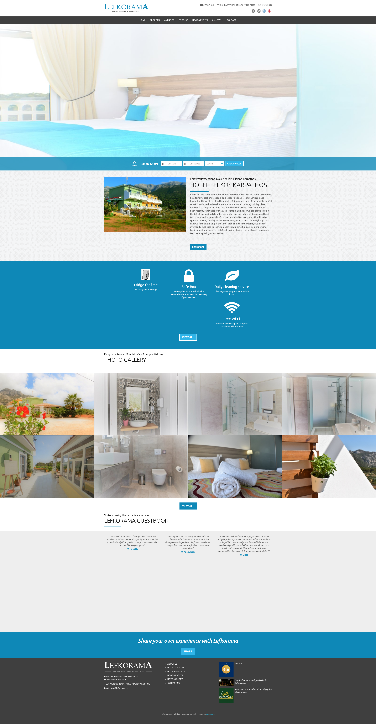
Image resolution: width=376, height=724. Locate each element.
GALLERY (216, 20)
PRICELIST (183, 20)
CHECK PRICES (234, 164)
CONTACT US (173, 683)
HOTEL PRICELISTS (176, 671)
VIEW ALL (188, 337)
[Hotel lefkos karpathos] (126, 8)
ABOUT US (155, 20)
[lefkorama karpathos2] (235, 466)
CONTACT (231, 20)
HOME (143, 20)
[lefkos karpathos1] (329, 466)
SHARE (188, 651)
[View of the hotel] (47, 404)
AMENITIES (169, 20)
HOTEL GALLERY (175, 679)
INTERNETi (210, 714)
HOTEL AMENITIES (175, 667)
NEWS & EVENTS (200, 20)
